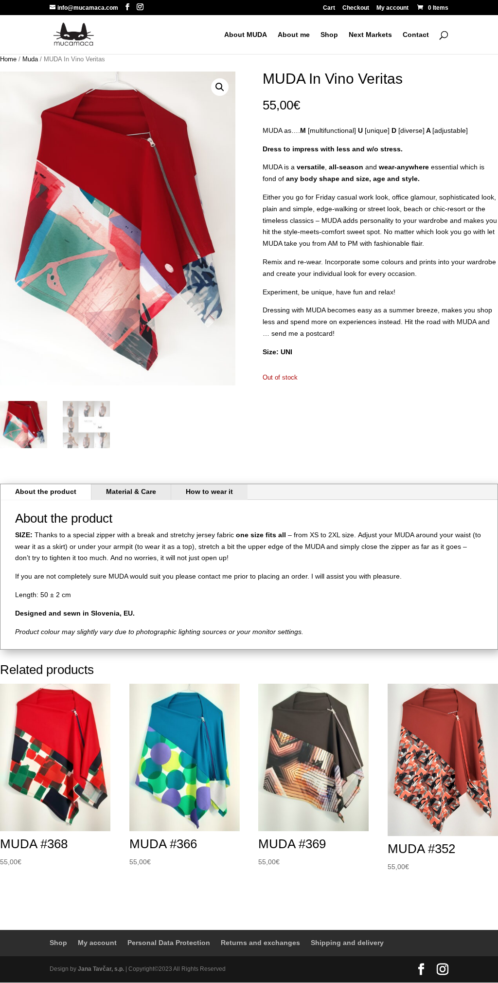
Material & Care (131, 491)
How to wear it (209, 491)
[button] (220, 87)
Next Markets (370, 34)
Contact (416, 34)
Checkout (355, 8)
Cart (329, 8)
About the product (45, 491)
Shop (329, 34)
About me (294, 34)
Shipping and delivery (347, 943)
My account (392, 8)
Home (8, 59)
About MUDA (245, 34)
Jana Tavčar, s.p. (101, 968)
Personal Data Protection (168, 943)
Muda (30, 59)
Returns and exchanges (260, 943)
